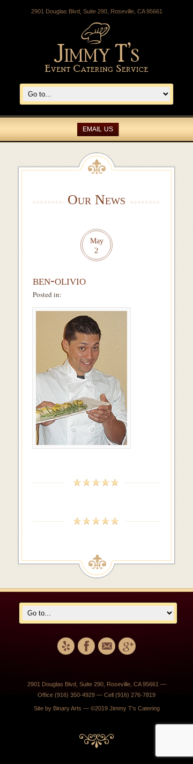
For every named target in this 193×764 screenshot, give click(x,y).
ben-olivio (59, 280)
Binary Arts (67, 708)
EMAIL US (98, 129)
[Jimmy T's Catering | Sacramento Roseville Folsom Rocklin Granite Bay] (96, 70)
